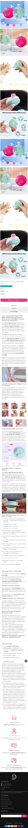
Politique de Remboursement (7, 801)
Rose (6, 291)
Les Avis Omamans (5, 797)
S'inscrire (24, 816)
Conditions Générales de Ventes (7, 808)
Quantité (2, 294)
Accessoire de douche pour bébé (11, 557)
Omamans (11, 823)
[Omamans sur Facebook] (12, 820)
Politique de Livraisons (5, 799)
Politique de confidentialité (6, 803)
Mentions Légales (4, 806)
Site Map (2, 789)
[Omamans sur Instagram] (16, 820)
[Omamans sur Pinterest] (14, 820)
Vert (2, 291)
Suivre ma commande (6, 783)
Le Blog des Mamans (5, 787)
